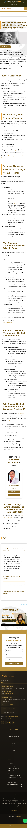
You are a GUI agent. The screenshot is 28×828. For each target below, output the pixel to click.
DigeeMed (18, 816)
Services (14, 748)
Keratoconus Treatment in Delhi (14, 782)
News (14, 752)
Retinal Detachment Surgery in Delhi (14, 786)
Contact (14, 745)
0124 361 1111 (7, 703)
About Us (14, 734)
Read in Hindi (5, 46)
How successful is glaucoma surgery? (12, 585)
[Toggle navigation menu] (25, 8)
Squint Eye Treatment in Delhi (14, 773)
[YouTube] (13, 722)
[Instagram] (2, 722)
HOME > (3, 14)
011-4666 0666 (7, 691)
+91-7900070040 (13, 3)
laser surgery (16, 203)
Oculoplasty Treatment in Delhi (14, 777)
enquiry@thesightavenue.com (11, 718)
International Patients (14, 736)
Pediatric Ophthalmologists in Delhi (14, 784)
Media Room (14, 741)
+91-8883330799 (9, 693)
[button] (14, 619)
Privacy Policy (14, 810)
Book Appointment (14, 663)
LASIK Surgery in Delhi (14, 763)
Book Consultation (14, 826)
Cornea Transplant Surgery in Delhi (14, 780)
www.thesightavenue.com (11, 716)
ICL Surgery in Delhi (14, 766)
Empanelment (14, 738)
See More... (24, 604)
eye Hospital (21, 413)
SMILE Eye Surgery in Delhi (14, 770)
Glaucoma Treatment (19, 14)
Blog (14, 750)
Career (14, 743)
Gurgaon (6, 3)
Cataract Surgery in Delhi (14, 768)
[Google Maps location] (9, 722)
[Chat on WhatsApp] (25, 821)
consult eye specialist (11, 151)
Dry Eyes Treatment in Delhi (14, 775)
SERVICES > (10, 14)
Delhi (20, 3)
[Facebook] (6, 722)
